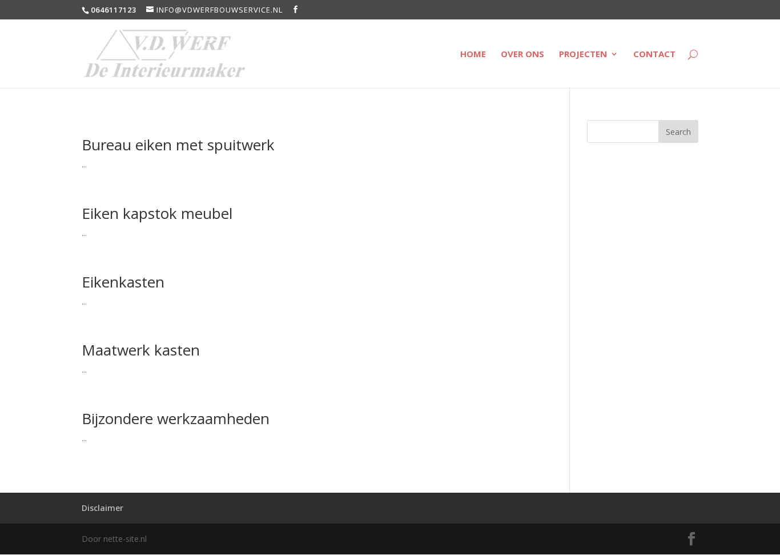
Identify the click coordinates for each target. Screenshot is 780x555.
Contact (654, 54)
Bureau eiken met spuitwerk (178, 144)
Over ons (522, 54)
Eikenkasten (123, 281)
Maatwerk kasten (141, 350)
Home (473, 54)
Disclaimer (102, 507)
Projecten (583, 54)
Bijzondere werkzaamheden (176, 418)
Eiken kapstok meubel (157, 213)
